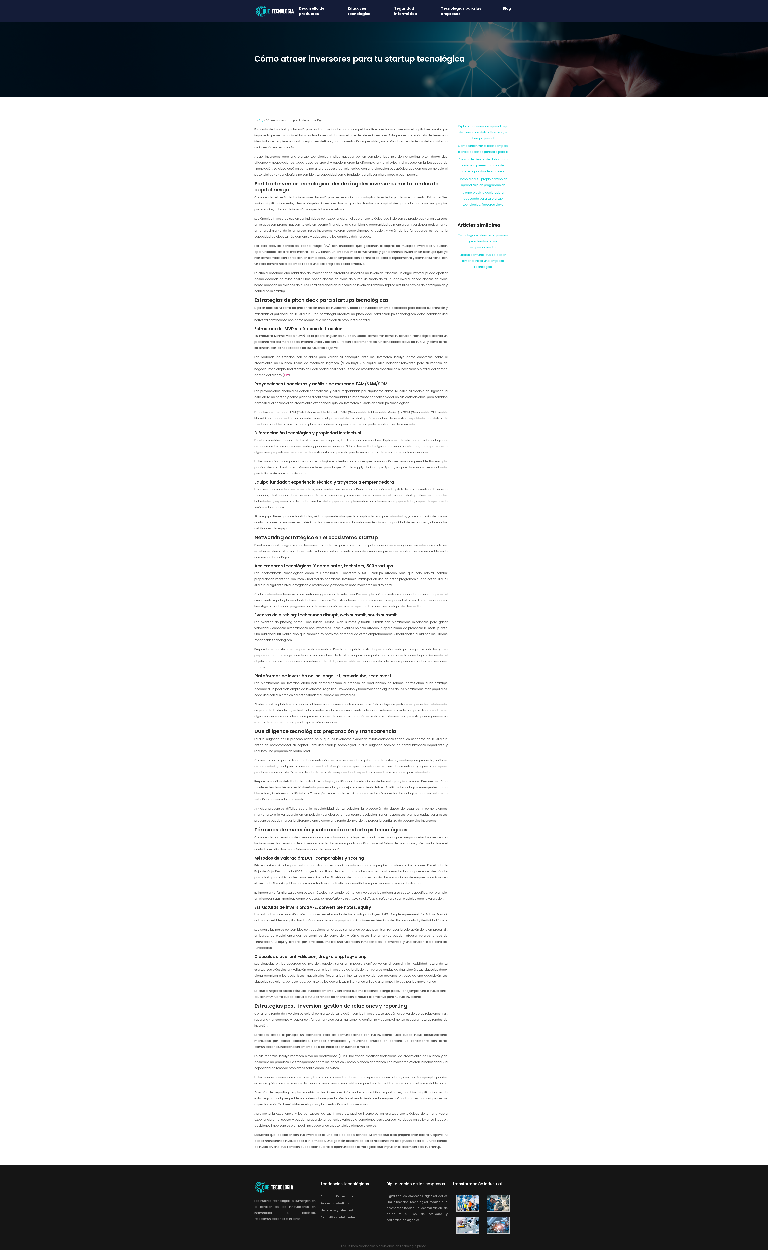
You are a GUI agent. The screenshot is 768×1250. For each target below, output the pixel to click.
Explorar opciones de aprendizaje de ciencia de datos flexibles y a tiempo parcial (483, 132)
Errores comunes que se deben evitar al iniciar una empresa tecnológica (483, 261)
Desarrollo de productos (311, 11)
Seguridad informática (405, 11)
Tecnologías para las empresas (461, 11)
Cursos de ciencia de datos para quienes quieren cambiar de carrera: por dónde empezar (483, 165)
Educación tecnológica (359, 11)
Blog (507, 8)
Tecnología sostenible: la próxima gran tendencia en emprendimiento (483, 241)
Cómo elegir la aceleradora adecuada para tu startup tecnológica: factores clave (483, 198)
